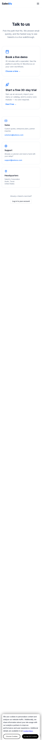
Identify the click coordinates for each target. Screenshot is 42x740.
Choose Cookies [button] (12, 736)
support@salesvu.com (13, 160)
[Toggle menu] (38, 3)
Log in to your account (21, 201)
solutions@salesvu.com (14, 135)
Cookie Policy (28, 731)
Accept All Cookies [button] (30, 736)
